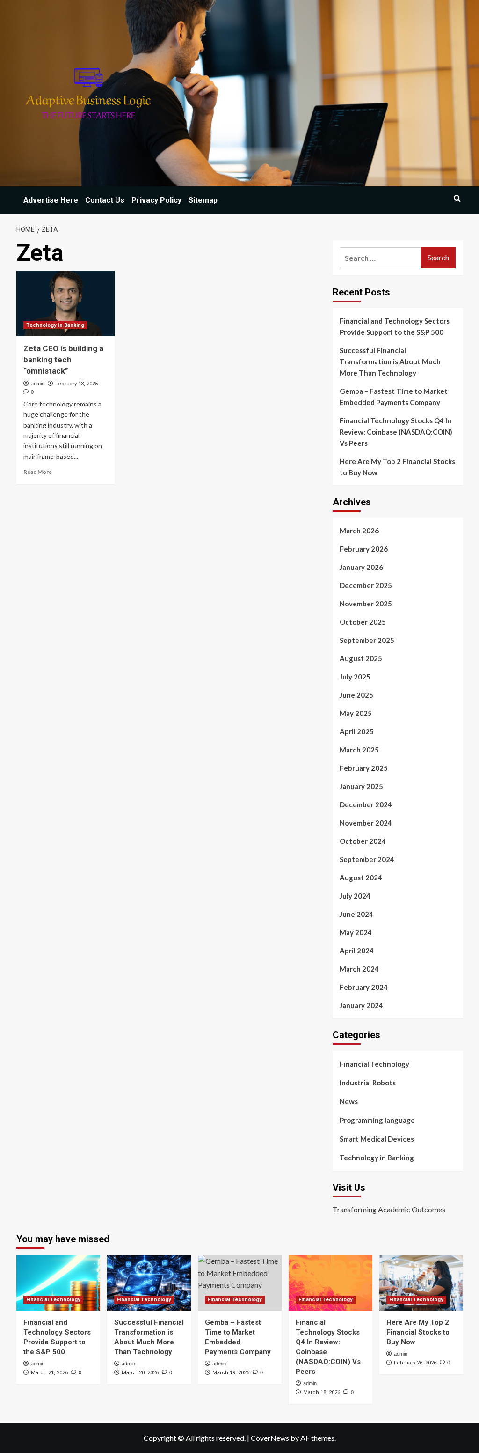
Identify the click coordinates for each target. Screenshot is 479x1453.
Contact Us (104, 200)
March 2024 (359, 969)
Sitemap (203, 200)
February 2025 (364, 768)
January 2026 (361, 567)
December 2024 (366, 804)
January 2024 (361, 1005)
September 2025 (367, 640)
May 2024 (356, 932)
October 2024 (363, 841)
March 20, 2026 (140, 1373)
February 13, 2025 (76, 384)
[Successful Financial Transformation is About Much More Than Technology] (149, 1283)
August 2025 (361, 658)
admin (37, 383)
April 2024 (357, 950)
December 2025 (366, 585)
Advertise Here (50, 200)
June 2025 (356, 695)
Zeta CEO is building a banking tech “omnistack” (63, 360)
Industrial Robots (368, 1082)
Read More (37, 471)
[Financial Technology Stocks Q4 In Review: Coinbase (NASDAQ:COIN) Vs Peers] (330, 1283)
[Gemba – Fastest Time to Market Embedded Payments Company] (240, 1283)
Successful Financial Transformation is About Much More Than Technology (390, 361)
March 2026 (359, 530)
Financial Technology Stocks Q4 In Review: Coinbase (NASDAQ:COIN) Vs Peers (396, 431)
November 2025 (366, 603)
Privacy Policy (156, 200)
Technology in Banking (55, 325)
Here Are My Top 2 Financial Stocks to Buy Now (397, 467)
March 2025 (359, 749)
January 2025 (361, 786)
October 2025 (363, 622)
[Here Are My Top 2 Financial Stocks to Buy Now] (421, 1283)
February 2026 (364, 549)
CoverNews (270, 1437)
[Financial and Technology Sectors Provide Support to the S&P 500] (58, 1283)
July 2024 (355, 896)
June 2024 (356, 914)
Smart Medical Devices (377, 1139)
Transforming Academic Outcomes (389, 1209)
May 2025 (356, 713)
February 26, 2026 (415, 1363)
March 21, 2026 (49, 1373)
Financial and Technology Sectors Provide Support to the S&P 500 (395, 326)
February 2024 (364, 987)
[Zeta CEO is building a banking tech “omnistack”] (65, 303)
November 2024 (366, 823)
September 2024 (367, 859)
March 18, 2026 (321, 1392)
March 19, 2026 (230, 1373)
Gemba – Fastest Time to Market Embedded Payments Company (394, 396)
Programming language (377, 1120)
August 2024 (361, 877)
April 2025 (357, 731)
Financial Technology (374, 1064)
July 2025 (355, 676)
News (349, 1101)
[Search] (457, 198)
